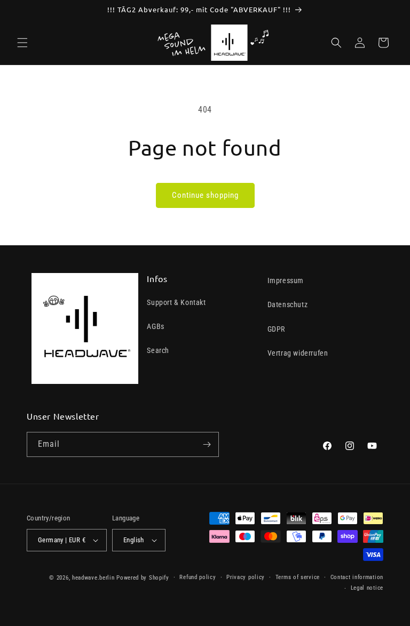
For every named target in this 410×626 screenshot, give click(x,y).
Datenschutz (287, 304)
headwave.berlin (93, 577)
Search (158, 350)
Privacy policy (245, 577)
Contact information (356, 577)
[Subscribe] (206, 444)
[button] (22, 42)
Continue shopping (205, 195)
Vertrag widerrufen (297, 353)
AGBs (155, 326)
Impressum (285, 280)
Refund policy (197, 577)
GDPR (276, 329)
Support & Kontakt (176, 302)
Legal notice (367, 587)
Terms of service (297, 577)
